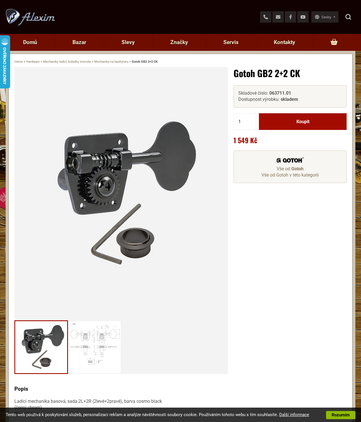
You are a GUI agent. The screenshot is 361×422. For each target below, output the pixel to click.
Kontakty (284, 42)
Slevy (128, 42)
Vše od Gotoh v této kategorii (290, 175)
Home (18, 62)
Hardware (33, 62)
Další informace (294, 414)
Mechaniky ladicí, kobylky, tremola (67, 62)
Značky (179, 42)
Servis (231, 42)
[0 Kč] (334, 42)
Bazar (79, 42)
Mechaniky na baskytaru (111, 62)
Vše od (290, 168)
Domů (30, 42)
